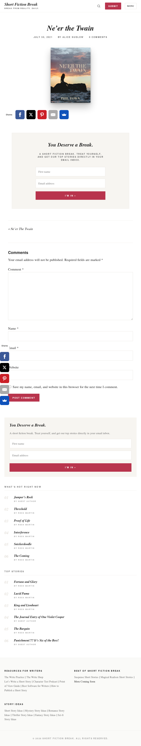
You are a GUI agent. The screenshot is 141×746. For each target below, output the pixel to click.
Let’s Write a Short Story (17, 681)
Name (13, 328)
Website (13, 367)
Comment (16, 269)
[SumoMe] (64, 114)
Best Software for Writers (35, 686)
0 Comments (98, 37)
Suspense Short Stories (86, 677)
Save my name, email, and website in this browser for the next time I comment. (65, 387)
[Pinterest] (42, 114)
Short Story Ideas (13, 710)
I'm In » (70, 195)
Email (13, 348)
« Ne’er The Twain (20, 229)
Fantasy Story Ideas (45, 715)
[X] (31, 114)
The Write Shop (34, 677)
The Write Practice (14, 677)
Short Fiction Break (21, 4)
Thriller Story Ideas (22, 715)
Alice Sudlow (73, 37)
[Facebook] (20, 114)
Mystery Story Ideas (35, 710)
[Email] (53, 114)
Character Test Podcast (45, 681)
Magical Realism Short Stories (117, 677)
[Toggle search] (98, 6)
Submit (113, 6)
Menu (130, 6)
